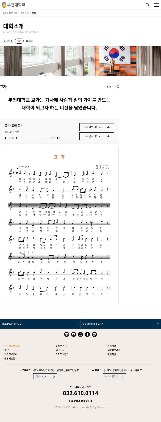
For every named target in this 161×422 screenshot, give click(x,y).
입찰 (6, 350)
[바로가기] (4, 13)
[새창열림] (66, 334)
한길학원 (112, 354)
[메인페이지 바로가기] (13, 5)
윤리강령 (112, 345)
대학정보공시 (114, 350)
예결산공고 (61, 350)
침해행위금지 (62, 345)
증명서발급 (9, 358)
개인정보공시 (10, 354)
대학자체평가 (62, 354)
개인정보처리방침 (12, 345)
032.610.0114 (80, 393)
